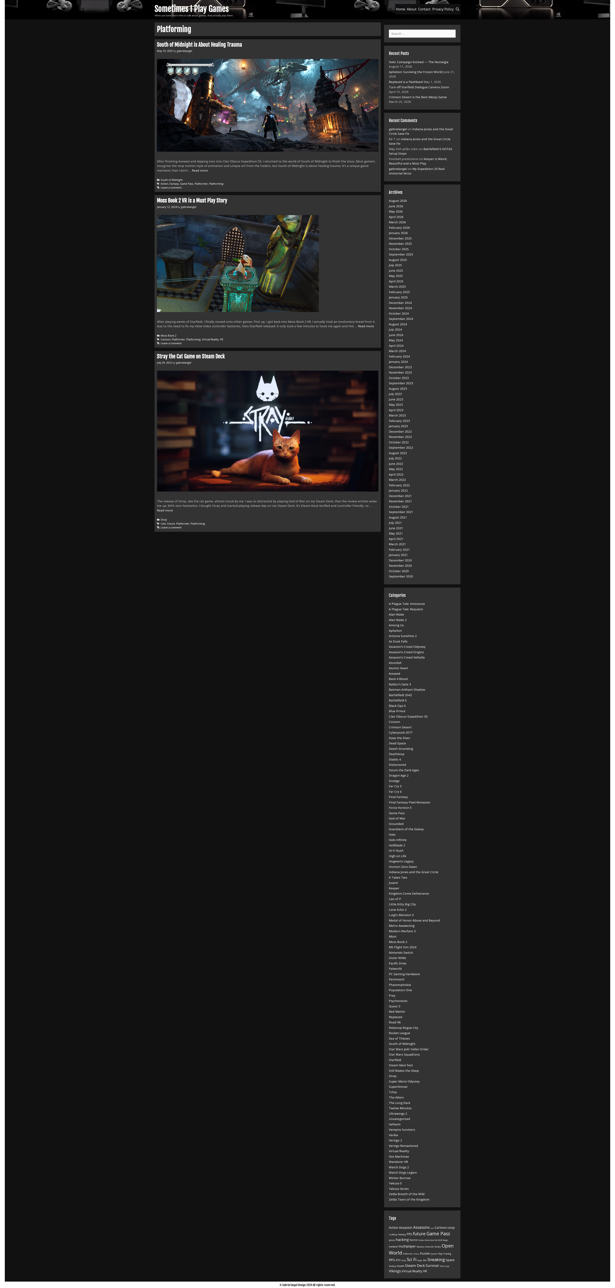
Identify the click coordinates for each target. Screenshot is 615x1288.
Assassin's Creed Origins (406, 652)
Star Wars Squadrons (404, 1054)
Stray (164, 519)
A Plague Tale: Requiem (406, 609)
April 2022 (396, 474)
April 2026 (396, 217)
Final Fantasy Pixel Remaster (409, 802)
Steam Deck (415, 1265)
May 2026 (396, 211)
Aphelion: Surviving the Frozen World (416, 72)
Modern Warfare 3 (402, 931)
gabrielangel (398, 129)
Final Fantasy (398, 797)
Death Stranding (401, 749)
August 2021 (398, 517)
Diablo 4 (395, 759)
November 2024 (400, 308)
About (412, 9)
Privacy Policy (443, 9)
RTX (398, 1260)
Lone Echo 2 (397, 910)
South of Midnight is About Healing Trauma (199, 44)
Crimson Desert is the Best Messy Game (418, 97)
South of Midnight (172, 180)
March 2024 (397, 351)
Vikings (395, 1270)
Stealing (392, 1266)
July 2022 (395, 458)
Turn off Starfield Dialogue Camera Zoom (419, 87)
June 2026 (396, 206)
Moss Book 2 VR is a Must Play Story (192, 200)
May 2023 (396, 405)
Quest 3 (394, 1006)
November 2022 (400, 437)
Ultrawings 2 (398, 1113)
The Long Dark (399, 1103)
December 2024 (400, 303)
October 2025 (399, 249)
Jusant (393, 883)
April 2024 (396, 346)
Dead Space (397, 743)
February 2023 (399, 421)
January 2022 (398, 490)
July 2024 (395, 329)
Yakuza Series (399, 1189)
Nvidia (438, 1246)
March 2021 (397, 544)
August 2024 (398, 324)
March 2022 (397, 480)
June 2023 (396, 399)
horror (414, 1240)
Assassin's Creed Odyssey (407, 647)
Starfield (395, 1060)
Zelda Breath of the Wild (407, 1194)
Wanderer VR (398, 1162)
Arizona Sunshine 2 (403, 636)
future (171, 523)
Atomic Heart (398, 668)
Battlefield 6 (398, 700)
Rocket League (399, 1033)
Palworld (395, 969)
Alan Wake (396, 614)
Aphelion (395, 631)
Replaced (395, 1017)
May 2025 (396, 276)
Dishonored (397, 765)
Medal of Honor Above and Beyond (414, 920)
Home (400, 9)
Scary (403, 1260)
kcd (440, 1240)
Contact (424, 9)
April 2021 (396, 539)
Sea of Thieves (399, 1038)
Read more (200, 170)
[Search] (457, 9)
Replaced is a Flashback (406, 82)
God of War (397, 818)
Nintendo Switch (401, 953)
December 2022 (400, 431)
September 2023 (401, 383)
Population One (400, 990)
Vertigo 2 (395, 1140)
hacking (402, 1239)
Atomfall (395, 663)
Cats (163, 523)
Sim (425, 1260)
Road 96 (395, 1022)
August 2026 (398, 201)
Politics (416, 1254)
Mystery (421, 1246)
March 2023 (397, 415)
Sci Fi (411, 1259)
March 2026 (397, 222)
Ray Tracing (445, 1253)
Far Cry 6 (395, 792)
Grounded (396, 824)
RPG (392, 1260)
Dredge (394, 781)
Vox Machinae (399, 1156)
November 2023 (400, 372)
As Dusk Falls (398, 641)
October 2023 (399, 378)
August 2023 (398, 389)
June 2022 (396, 464)
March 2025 (397, 286)
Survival (432, 1265)
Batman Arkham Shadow (407, 689)
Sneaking (436, 1259)
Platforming (216, 183)
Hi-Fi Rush (396, 850)
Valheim (395, 1124)
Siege (419, 1260)
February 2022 (399, 485)
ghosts (392, 1240)
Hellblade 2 (397, 845)
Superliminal (398, 1087)
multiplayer (407, 1246)
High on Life (397, 856)
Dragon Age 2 (399, 775)
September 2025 (401, 254)
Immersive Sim (431, 1240)
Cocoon (394, 722)
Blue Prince (397, 711)
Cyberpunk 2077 (401, 732)
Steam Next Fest (401, 1065)
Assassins (421, 1227)
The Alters (396, 1097)
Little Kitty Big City (402, 904)
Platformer (201, 183)
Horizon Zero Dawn (403, 867)
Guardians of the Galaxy (406, 829)
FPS (409, 1234)
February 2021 (399, 549)
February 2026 (399, 228)
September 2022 (401, 447)
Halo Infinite (398, 840)
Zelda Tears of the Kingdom (409, 1199)
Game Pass (186, 183)
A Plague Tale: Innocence (407, 604)
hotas (421, 1240)
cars (432, 1228)
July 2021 (395, 523)
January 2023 (398, 426)
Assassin (405, 1227)
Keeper (394, 888)
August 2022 (398, 453)
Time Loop (444, 1266)
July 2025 (395, 265)
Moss (392, 936)
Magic (445, 1240)
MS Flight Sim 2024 (402, 947)
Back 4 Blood (398, 679)
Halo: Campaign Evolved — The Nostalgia (418, 62)
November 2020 (400, 566)
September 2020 (401, 576)
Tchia (393, 1092)
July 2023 (395, 394)
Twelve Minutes (400, 1108)
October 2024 (399, 313)
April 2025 (396, 281)
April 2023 (396, 410)
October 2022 (399, 442)
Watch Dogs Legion (403, 1172)
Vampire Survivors (402, 1130)
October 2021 (399, 507)
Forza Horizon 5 (400, 808)
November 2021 (400, 501)
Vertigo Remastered (403, 1146)
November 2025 (400, 244)
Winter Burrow (399, 1178)
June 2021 (396, 528)
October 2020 (399, 571)
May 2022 (396, 469)
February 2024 (399, 356)
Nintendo (429, 1246)
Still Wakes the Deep (404, 1071)
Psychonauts (398, 1001)
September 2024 (401, 319)
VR (221, 339)
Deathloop (396, 754)
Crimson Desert (400, 727)
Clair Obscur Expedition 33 (408, 716)
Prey (392, 995)
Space (450, 1260)
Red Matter (397, 1011)
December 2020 (400, 560)
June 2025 (396, 270)
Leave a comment (171, 187)
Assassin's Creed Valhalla (407, 657)
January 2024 (398, 362)
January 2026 (398, 233)
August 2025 (398, 260)
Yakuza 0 (395, 1183)
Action (164, 183)
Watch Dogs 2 (399, 1167)
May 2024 (396, 340)
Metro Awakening (401, 926)
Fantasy (174, 183)
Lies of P (395, 899)
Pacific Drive (397, 963)
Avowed (394, 673)
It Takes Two (398, 877)
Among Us (396, 625)
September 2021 (401, 512)
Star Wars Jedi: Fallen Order (409, 1049)
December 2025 (400, 238)
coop (451, 1227)
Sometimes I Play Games (192, 9)
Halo (392, 834)
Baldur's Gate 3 (400, 684)
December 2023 (400, 367)
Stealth (400, 1265)
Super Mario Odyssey (404, 1081)
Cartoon (166, 339)
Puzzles (425, 1253)
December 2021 (400, 496)
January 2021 (398, 555)
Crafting (393, 1234)
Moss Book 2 (168, 335)
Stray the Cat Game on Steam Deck (191, 356)
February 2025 (399, 292)
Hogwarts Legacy (401, 861)
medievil (393, 1246)
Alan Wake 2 (398, 620)
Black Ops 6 (397, 706)
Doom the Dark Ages (404, 770)
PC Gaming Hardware (404, 974)
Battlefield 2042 (400, 695)
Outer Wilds (397, 958)
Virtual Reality (210, 339)
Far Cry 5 (395, 786)
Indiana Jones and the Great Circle (413, 872)
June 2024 (396, 335)
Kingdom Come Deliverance (409, 893)
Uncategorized (399, 1119)
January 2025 (398, 297)
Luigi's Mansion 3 (401, 915)
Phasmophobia (400, 985)
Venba (393, 1135)
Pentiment (396, 979)
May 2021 (396, 533)
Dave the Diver (399, 738)
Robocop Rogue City (403, 1028)
